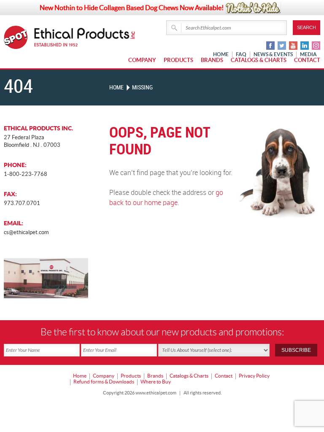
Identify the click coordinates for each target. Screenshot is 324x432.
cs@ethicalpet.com (26, 232)
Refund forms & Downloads (103, 381)
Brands (212, 60)
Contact (307, 60)
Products (178, 60)
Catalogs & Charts (258, 60)
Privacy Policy (254, 375)
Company (142, 60)
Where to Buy (155, 381)
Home (116, 87)
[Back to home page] (84, 37)
